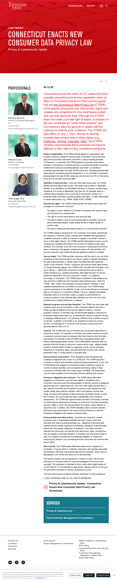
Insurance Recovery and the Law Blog (93, 549)
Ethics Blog (84, 545)
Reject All (89, 575)
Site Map (12, 549)
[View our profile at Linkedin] (10, 562)
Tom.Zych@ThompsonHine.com (21, 168)
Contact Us (13, 541)
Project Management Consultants (58, 543)
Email (101, 81)
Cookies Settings (75, 575)
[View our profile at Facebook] (23, 562)
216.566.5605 (13, 165)
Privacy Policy (40, 578)
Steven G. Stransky (16, 118)
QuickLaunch (49, 541)
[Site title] (17, 5)
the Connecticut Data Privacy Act (74, 104)
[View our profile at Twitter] (16, 562)
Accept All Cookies (103, 575)
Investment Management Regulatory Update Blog (90, 554)
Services (91, 6)
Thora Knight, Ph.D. (16, 199)
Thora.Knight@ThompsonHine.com (22, 207)
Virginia (61, 141)
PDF (106, 81)
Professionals (75, 6)
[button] (101, 6)
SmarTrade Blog (86, 558)
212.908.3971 (13, 204)
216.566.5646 (13, 126)
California (49, 141)
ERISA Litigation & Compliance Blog (92, 542)
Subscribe (12, 546)
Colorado (73, 141)
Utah (83, 141)
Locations (12, 543)
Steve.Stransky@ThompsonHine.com (23, 129)
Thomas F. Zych (15, 160)
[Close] (114, 575)
